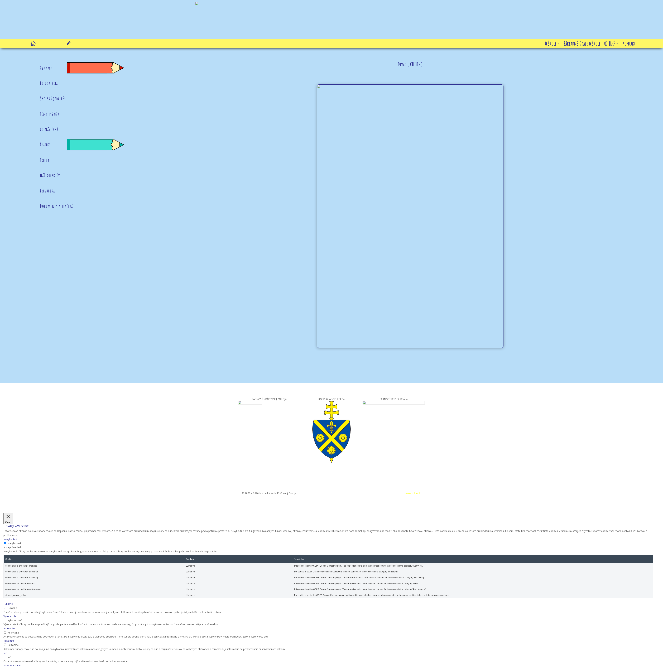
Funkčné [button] (8, 603)
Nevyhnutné (14, 543)
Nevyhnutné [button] (10, 539)
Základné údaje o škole (582, 44)
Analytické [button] (9, 628)
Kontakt (628, 44)
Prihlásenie (373, 493)
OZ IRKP (609, 44)
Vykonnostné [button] (10, 616)
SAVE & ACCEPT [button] (12, 665)
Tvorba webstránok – (401, 493)
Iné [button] (5, 653)
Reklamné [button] (9, 640)
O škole (550, 44)
